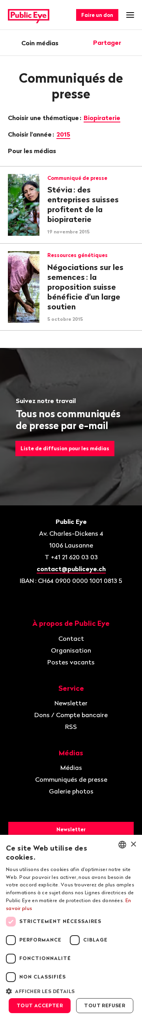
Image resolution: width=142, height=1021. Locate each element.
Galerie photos (71, 791)
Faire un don (97, 15)
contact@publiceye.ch (71, 569)
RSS (71, 727)
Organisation (71, 650)
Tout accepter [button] (40, 1005)
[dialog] (71, 928)
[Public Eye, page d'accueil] (28, 15)
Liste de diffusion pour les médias (65, 448)
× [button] (133, 844)
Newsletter (71, 703)
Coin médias (39, 43)
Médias (71, 767)
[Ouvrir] (131, 42)
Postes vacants (71, 662)
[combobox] (122, 845)
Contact (71, 638)
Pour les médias (33, 151)
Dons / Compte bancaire (71, 715)
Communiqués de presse (71, 779)
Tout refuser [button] (104, 1005)
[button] (71, 990)
